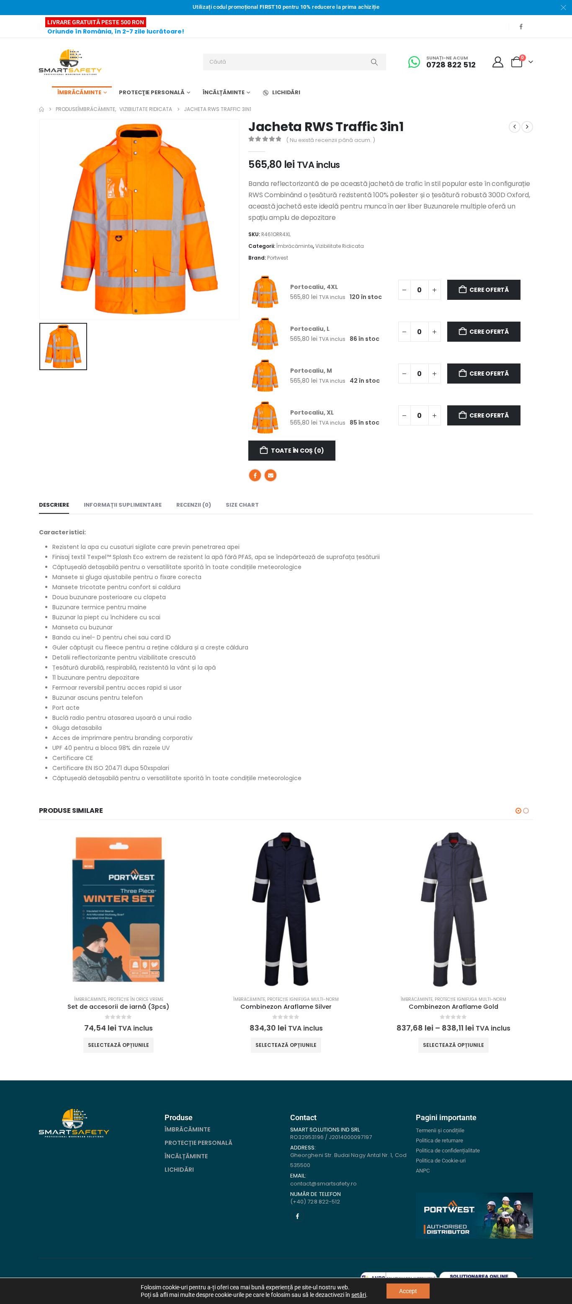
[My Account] (498, 62)
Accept (408, 1291)
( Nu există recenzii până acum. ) (330, 140)
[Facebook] (521, 26)
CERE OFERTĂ (489, 290)
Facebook (255, 475)
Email (270, 475)
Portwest (277, 257)
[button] (518, 811)
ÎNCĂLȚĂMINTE (186, 1156)
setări (358, 1294)
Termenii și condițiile (440, 1130)
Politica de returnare (439, 1140)
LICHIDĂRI (286, 92)
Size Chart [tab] (242, 505)
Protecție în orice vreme (135, 999)
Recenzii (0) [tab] (193, 505)
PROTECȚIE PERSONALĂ (198, 1143)
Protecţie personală (152, 92)
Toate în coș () (297, 450)
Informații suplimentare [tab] (123, 505)
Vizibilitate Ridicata (339, 246)
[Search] (374, 62)
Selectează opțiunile (118, 1045)
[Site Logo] (70, 62)
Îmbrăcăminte (79, 92)
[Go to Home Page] (41, 109)
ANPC (423, 1170)
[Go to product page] (118, 909)
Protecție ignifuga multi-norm (303, 999)
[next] (527, 127)
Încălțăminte (224, 92)
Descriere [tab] (54, 505)
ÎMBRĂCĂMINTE (187, 1129)
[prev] (514, 127)
